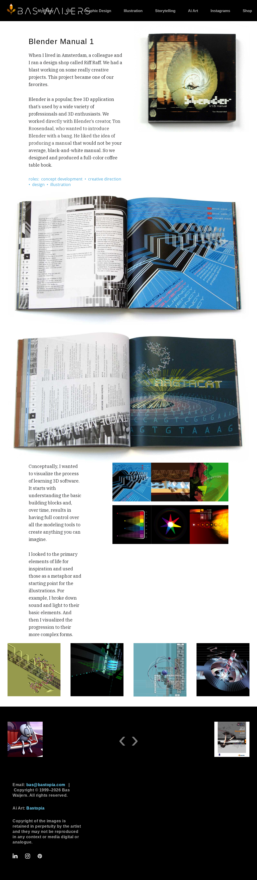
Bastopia (35, 808)
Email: (39, 785)
